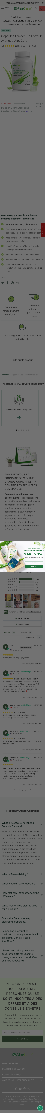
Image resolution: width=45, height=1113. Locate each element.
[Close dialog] (43, 543)
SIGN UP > (33, 566)
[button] (40, 1108)
